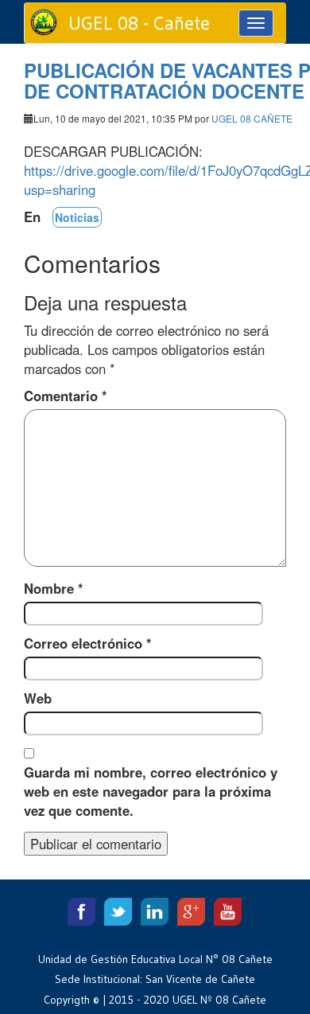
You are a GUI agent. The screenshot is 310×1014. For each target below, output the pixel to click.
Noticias (77, 217)
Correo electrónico (88, 643)
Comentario (65, 395)
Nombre (53, 588)
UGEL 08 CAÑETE (252, 118)
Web (38, 698)
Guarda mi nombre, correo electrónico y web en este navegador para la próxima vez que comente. (150, 791)
